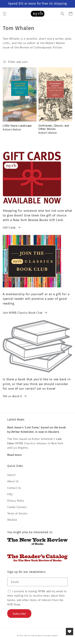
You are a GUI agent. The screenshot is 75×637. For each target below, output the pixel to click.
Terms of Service (17, 513)
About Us (13, 481)
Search (11, 474)
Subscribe (19, 613)
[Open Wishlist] (69, 631)
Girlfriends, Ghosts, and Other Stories (53, 127)
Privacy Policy (15, 500)
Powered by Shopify (50, 635)
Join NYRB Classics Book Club (22, 312)
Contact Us (14, 487)
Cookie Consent (16, 507)
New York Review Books (33, 635)
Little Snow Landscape (17, 125)
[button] (5, 14)
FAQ (10, 494)
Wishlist (12, 519)
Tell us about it (12, 396)
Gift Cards (9, 227)
